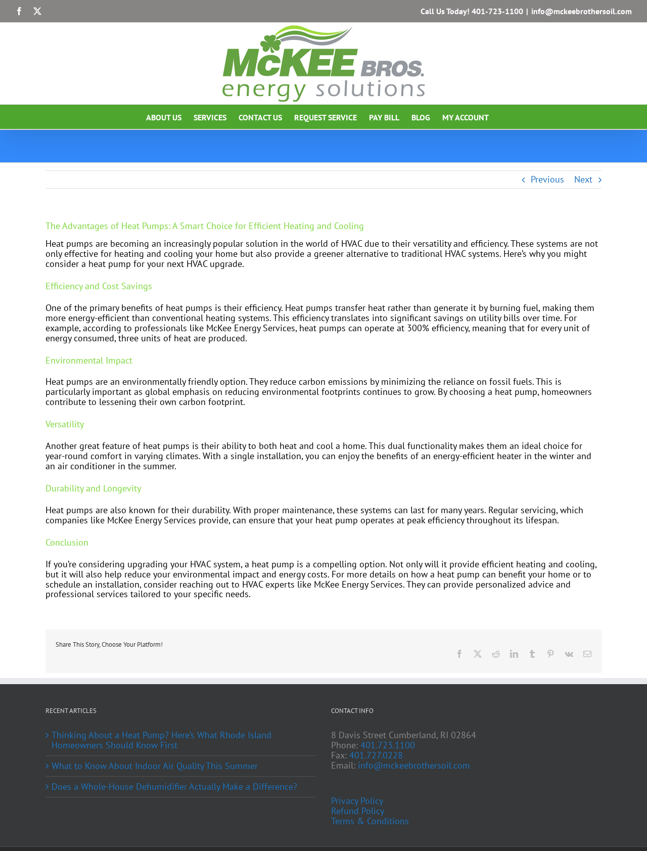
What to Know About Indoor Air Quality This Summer (155, 766)
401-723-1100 (497, 11)
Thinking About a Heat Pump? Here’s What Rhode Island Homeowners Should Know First (161, 740)
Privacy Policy (357, 801)
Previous (547, 179)
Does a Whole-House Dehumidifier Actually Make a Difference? (174, 787)
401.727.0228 (376, 755)
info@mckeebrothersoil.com (581, 11)
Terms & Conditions (370, 821)
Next (583, 179)
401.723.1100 (387, 745)
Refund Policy (357, 811)
